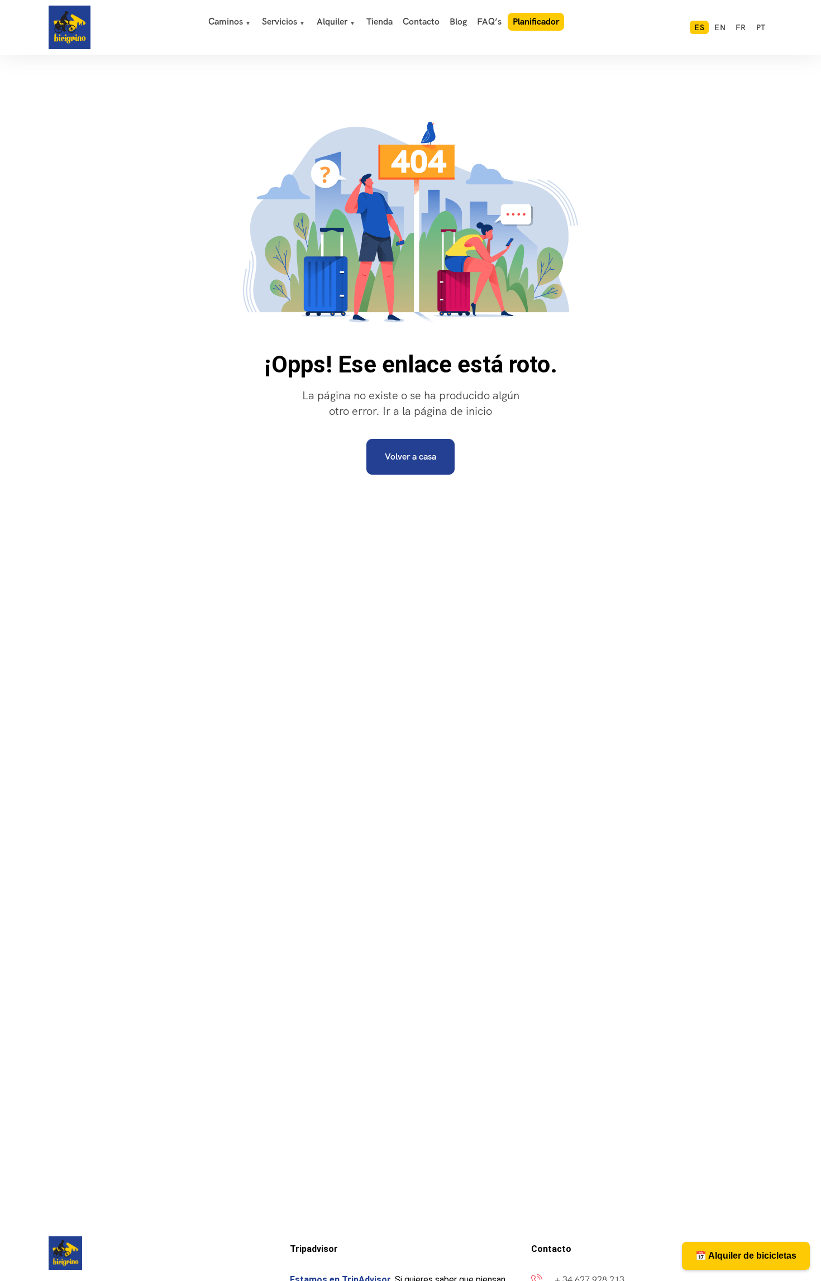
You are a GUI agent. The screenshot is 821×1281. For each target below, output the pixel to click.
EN (719, 27)
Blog (458, 21)
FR (741, 27)
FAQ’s (489, 21)
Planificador (536, 21)
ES (699, 27)
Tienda (379, 21)
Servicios (279, 21)
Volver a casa (410, 456)
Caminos (225, 21)
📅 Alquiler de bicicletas (745, 1255)
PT (761, 27)
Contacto (421, 21)
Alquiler (332, 21)
